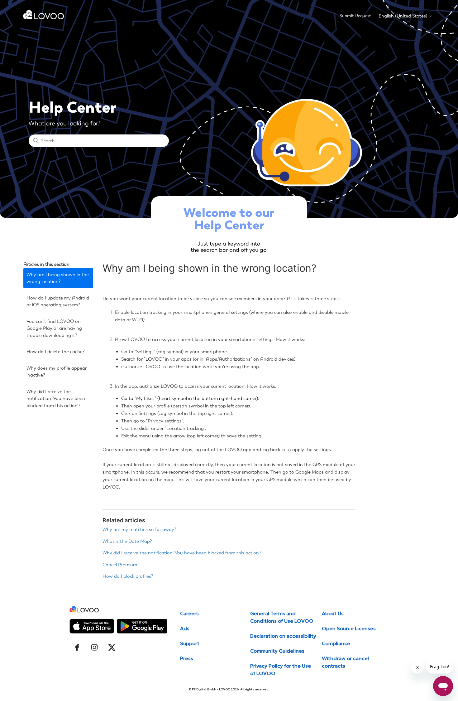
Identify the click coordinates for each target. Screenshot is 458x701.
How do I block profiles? (128, 576)
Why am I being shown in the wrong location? (57, 278)
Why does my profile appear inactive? (56, 371)
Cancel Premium (120, 564)
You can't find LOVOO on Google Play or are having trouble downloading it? (54, 328)
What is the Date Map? (127, 541)
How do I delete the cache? (55, 351)
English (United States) (403, 16)
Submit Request (355, 15)
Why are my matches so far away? (139, 529)
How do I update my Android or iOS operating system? (57, 301)
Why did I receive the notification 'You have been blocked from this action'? (55, 398)
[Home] (43, 18)
